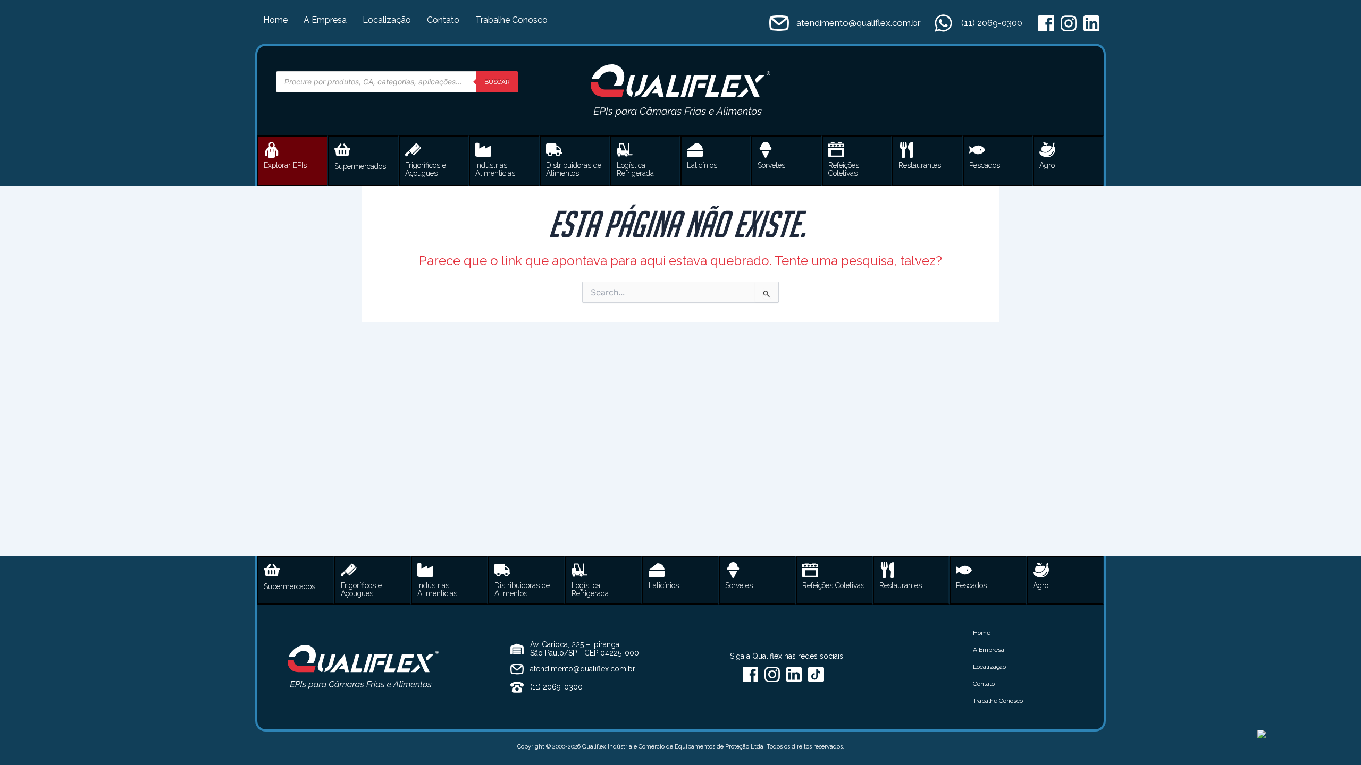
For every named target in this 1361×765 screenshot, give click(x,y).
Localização (387, 20)
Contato (443, 20)
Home (275, 20)
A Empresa (325, 20)
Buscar (497, 82)
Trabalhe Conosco (511, 20)
